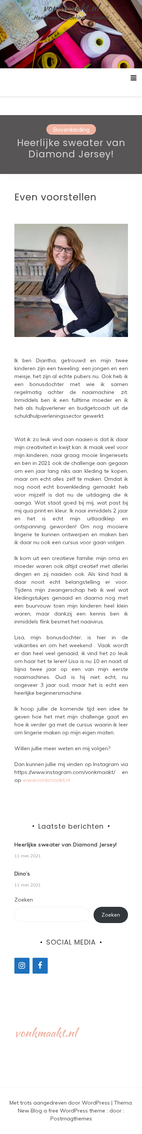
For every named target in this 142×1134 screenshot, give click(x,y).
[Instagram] (22, 966)
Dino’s (22, 873)
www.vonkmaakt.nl (46, 780)
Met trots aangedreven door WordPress (60, 1102)
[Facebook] (40, 966)
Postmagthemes (71, 1118)
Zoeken (23, 899)
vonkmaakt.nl (71, 7)
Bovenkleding (71, 129)
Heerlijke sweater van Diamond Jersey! (71, 150)
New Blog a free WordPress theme (62, 1110)
